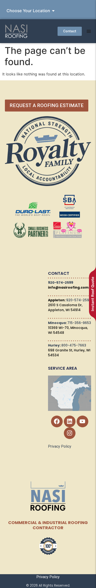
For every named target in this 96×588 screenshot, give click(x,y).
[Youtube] (82, 421)
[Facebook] (57, 421)
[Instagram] (69, 433)
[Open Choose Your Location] (53, 11)
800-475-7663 (73, 345)
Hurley (54, 345)
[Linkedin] (69, 421)
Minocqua (57, 322)
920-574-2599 (60, 282)
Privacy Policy (59, 446)
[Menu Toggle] (88, 31)
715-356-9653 (79, 322)
